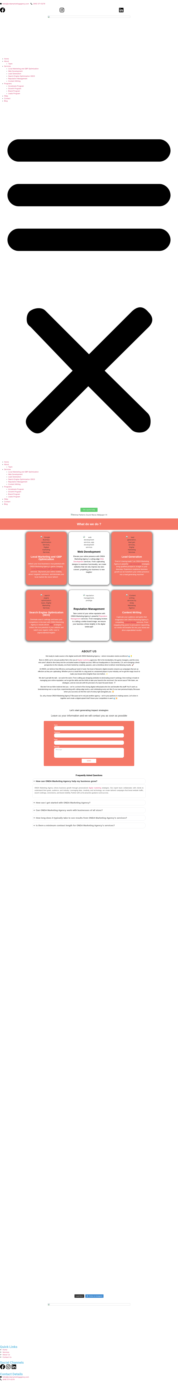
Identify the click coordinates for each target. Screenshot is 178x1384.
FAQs (6, 96)
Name (56, 725)
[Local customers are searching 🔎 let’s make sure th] (128, 880)
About (6, 61)
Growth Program (14, 88)
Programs (8, 83)
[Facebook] (2, 10)
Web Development (15, 71)
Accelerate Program (16, 86)
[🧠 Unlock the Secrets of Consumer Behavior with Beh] (128, 933)
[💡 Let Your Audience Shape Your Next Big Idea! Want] (128, 1094)
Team (10, 64)
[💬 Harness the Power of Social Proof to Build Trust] (128, 1009)
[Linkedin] (121, 10)
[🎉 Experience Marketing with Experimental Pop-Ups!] (89, 1094)
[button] (89, 281)
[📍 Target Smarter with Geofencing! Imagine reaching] (50, 1175)
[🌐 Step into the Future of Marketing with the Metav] (89, 1015)
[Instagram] (61, 10)
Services (7, 66)
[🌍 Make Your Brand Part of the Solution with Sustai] (50, 1095)
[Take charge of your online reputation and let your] (89, 880)
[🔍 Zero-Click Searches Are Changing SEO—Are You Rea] (50, 1011)
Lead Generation (14, 74)
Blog (6, 101)
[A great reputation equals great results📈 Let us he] (50, 880)
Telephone (57, 732)
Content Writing (14, 81)
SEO (51, 625)
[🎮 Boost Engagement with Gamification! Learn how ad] (50, 1254)
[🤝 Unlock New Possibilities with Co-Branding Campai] (89, 1254)
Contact (7, 98)
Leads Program (14, 93)
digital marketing (84, 660)
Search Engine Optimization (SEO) (21, 76)
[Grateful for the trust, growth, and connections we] (128, 853)
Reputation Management (17, 79)
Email (55, 739)
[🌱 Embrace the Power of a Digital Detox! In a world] (128, 1175)
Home (6, 59)
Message (56, 747)
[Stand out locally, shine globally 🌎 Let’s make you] (50, 906)
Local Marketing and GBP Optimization (23, 69)
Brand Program (14, 91)
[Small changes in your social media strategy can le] (50, 853)
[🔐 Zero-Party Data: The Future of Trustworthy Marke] (89, 932)
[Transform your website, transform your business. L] (89, 853)
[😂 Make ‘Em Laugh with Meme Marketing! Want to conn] (89, 1171)
